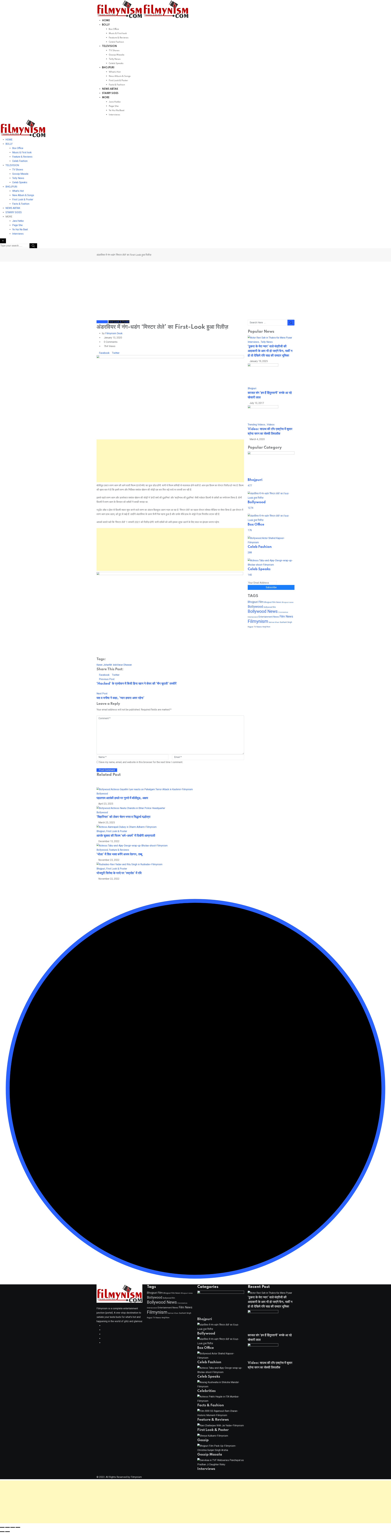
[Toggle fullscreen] (7, 1527)
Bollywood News (263, 611)
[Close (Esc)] (18, 1527)
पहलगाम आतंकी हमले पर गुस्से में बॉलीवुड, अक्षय (122, 798)
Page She (114, 106)
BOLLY (106, 25)
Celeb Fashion (116, 42)
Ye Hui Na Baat (116, 110)
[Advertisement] (195, 284)
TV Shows (114, 51)
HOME (106, 20)
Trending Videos (256, 424)
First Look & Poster (118, 80)
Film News (286, 616)
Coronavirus (283, 612)
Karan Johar (103, 664)
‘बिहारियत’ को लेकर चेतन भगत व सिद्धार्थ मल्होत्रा (123, 817)
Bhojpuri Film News (272, 602)
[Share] (12, 1527)
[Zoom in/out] (2, 1527)
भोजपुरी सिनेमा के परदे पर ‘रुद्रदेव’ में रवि (119, 873)
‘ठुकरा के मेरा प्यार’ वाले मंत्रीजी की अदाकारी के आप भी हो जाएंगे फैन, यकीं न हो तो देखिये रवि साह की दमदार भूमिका (270, 351)
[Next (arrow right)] (7, 1531)
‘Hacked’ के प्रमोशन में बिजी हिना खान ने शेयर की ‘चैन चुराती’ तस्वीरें (136, 683)
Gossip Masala (116, 55)
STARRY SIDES (110, 93)
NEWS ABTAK (110, 89)
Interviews (114, 115)
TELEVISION (109, 46)
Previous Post (106, 679)
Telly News (115, 59)
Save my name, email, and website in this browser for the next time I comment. (141, 762)
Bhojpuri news (287, 602)
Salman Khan (274, 622)
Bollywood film (270, 607)
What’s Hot (115, 72)
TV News (258, 627)
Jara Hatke (115, 102)
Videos (270, 424)
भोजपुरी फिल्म (266, 627)
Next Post (102, 693)
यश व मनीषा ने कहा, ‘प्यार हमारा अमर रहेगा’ (120, 698)
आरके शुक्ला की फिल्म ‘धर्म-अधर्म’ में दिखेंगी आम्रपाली (126, 835)
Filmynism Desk (113, 333)
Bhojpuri (101, 831)
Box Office (114, 29)
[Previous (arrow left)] (2, 1531)
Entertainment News (269, 616)
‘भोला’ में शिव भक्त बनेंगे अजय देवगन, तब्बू (119, 854)
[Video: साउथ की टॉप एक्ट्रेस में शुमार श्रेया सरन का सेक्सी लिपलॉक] (263, 413)
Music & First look (118, 33)
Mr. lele (113, 664)
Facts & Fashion (117, 85)
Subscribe (271, 587)
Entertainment (253, 617)
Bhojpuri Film (256, 601)
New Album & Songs (120, 76)
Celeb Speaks (116, 63)
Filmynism (258, 621)
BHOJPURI (108, 67)
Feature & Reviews (118, 38)
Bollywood (102, 793)
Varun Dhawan (124, 664)
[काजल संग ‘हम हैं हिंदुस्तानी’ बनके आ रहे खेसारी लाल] (263, 374)
